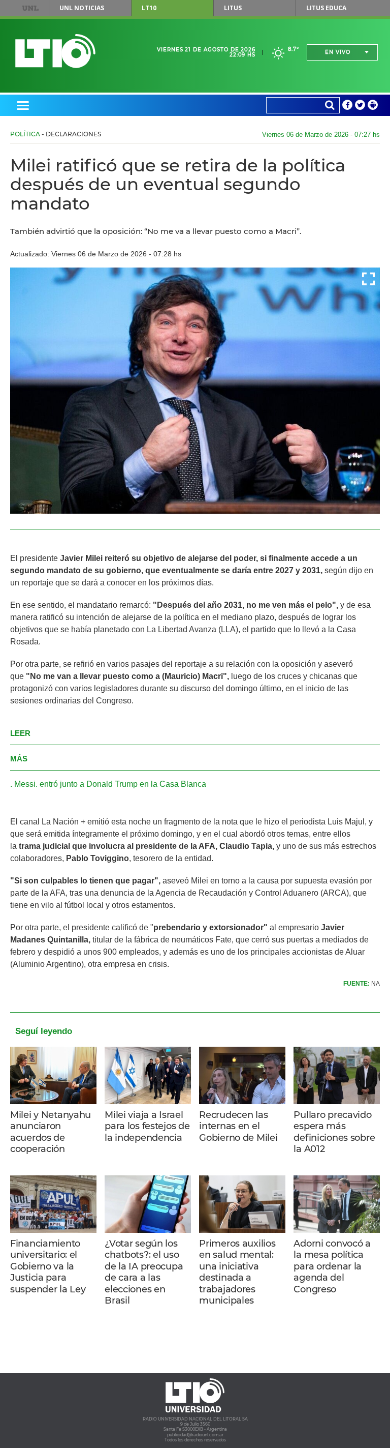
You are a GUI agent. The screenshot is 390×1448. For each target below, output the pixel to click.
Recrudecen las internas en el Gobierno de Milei (238, 1126)
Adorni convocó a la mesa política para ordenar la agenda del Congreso (332, 1266)
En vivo (337, 52)
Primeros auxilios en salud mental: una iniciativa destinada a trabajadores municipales (237, 1272)
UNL (30, 8)
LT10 (149, 8)
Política (25, 134)
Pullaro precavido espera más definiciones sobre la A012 (334, 1132)
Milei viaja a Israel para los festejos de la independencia (147, 1126)
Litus (233, 8)
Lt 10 (55, 51)
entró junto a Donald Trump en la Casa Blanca (123, 784)
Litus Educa (326, 8)
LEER (20, 733)
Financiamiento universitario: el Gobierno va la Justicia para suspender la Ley (47, 1266)
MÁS (18, 758)
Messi (25, 784)
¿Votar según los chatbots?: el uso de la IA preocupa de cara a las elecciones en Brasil (144, 1272)
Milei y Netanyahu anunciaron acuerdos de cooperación (50, 1132)
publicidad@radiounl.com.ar (195, 1434)
